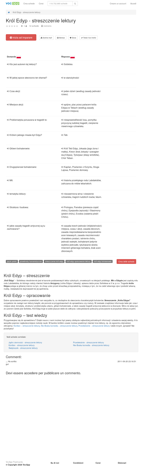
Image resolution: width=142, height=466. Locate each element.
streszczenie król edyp (54, 261)
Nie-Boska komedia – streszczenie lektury (59, 325)
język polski (12, 261)
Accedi (133, 3)
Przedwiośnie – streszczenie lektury (94, 325)
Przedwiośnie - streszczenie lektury (88, 342)
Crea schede (29, 3)
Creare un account (118, 3)
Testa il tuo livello (89, 37)
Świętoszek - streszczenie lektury (23, 348)
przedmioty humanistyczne (31, 261)
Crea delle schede (126, 261)
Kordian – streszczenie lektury (27, 325)
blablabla (47, 25)
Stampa (62, 37)
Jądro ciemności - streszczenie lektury (25, 342)
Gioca (73, 37)
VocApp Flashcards (14, 461)
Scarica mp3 (47, 37)
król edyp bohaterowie (102, 261)
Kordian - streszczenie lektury (22, 345)
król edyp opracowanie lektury (79, 261)
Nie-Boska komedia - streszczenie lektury (91, 345)
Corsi (41, 3)
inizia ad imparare (22, 37)
